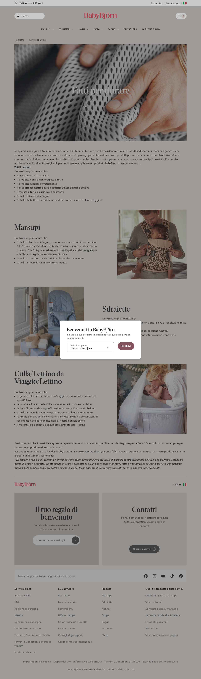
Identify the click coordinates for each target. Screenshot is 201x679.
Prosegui (126, 345)
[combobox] (90, 347)
